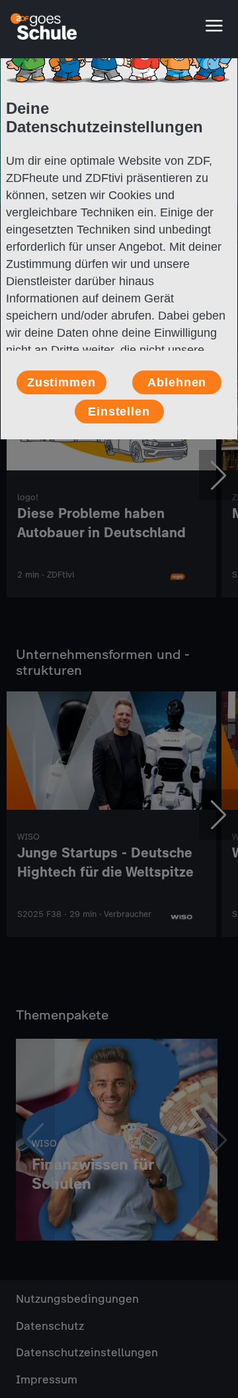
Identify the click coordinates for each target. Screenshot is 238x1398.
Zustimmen (61, 382)
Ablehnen (176, 382)
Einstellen (119, 411)
